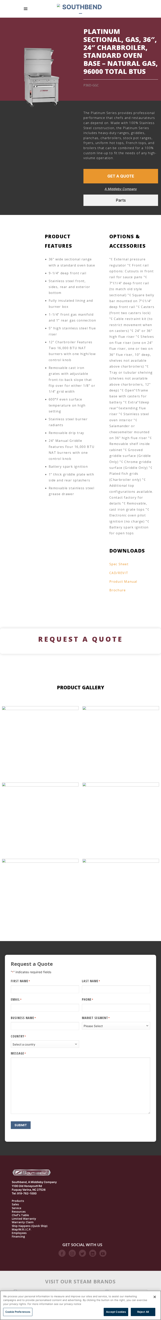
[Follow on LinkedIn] (93, 1253)
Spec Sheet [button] (119, 564)
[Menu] (25, 8)
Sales (15, 1204)
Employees (19, 1233)
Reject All (143, 1311)
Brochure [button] (117, 590)
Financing (18, 1236)
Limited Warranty (24, 1218)
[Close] (154, 1297)
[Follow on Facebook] (62, 1253)
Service (16, 1208)
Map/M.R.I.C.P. (21, 1229)
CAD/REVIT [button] (118, 573)
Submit (21, 1125)
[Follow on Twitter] (82, 1253)
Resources (19, 1211)
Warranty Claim (23, 1222)
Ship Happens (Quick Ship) (29, 1226)
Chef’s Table (20, 1215)
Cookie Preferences (17, 1311)
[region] (80, 1305)
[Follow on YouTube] (103, 1253)
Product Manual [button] (123, 581)
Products (18, 1201)
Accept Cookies (116, 1311)
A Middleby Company (121, 189)
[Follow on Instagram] (72, 1253)
